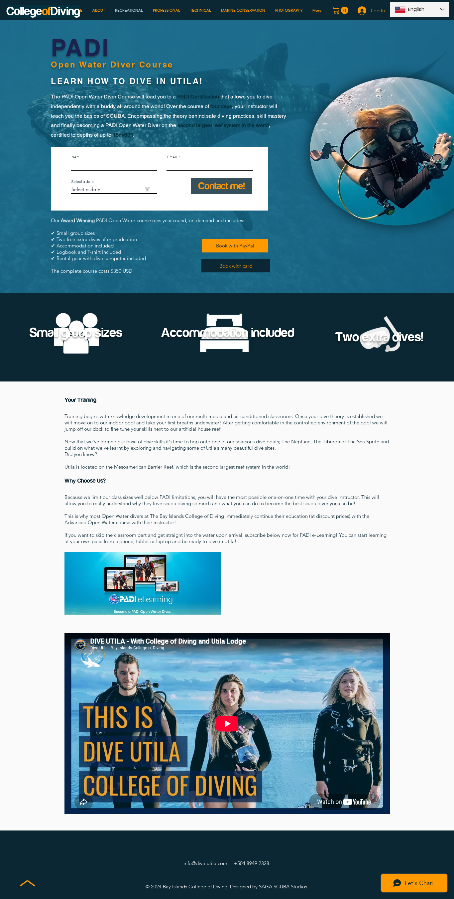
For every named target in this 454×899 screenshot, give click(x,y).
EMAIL (172, 157)
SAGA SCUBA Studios (283, 886)
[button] (341, 10)
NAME (76, 157)
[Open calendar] (147, 189)
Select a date (82, 182)
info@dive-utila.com (205, 863)
